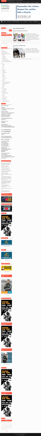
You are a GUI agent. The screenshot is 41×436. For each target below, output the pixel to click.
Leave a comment (16, 58)
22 (3, 427)
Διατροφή (3, 56)
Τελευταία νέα (14, 2)
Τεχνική (3, 94)
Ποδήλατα (3, 71)
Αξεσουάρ (3, 75)
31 (6, 43)
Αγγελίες (3, 86)
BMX (3, 68)
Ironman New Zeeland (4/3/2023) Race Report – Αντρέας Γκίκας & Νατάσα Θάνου (6, 164)
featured (24, 42)
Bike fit (3, 95)
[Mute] (9, 201)
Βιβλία (3, 80)
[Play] (2, 201)
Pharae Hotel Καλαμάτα (5, 188)
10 (6, 39)
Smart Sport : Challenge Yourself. (19, 45)
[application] (6, 199)
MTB (19, 42)
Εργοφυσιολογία (4, 58)
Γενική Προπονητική (22, 58)
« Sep (5, 45)
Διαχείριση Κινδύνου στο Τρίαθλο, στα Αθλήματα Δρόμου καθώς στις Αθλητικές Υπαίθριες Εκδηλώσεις (6, 181)
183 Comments (16, 42)
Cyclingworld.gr (5, 8)
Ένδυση (3, 76)
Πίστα (3, 65)
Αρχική (10, 2)
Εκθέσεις (3, 84)
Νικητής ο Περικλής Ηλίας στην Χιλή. (20, 30)
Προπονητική (37, 2)
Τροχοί (3, 73)
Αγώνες (32, 2)
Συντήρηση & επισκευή (5, 83)
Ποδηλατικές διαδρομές (5, 101)
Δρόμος (3, 64)
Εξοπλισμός (27, 2)
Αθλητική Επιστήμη (19, 2)
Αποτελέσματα (4, 88)
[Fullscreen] (10, 201)
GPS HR (3, 79)
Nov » (7, 45)
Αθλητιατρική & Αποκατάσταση (6, 61)
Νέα (24, 2)
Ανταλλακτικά (4, 72)
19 (9, 40)
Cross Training (4, 99)
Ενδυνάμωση (4, 98)
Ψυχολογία (3, 57)
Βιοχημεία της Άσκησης (5, 60)
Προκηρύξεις (4, 90)
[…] (30, 40)
